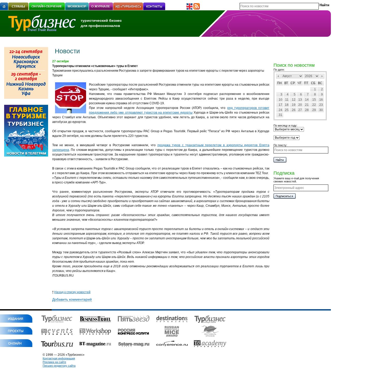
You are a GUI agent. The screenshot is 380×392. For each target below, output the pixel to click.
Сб (313, 83)
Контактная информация (59, 358)
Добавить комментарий (72, 299)
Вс (320, 83)
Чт (299, 83)
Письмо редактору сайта (59, 365)
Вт (286, 83)
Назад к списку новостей (72, 292)
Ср (293, 83)
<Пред (278, 76)
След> (322, 76)
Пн (279, 83)
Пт (306, 83)
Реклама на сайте (54, 362)
